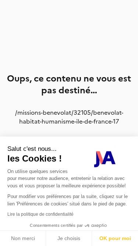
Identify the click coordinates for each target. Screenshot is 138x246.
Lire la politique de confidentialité (40, 214)
